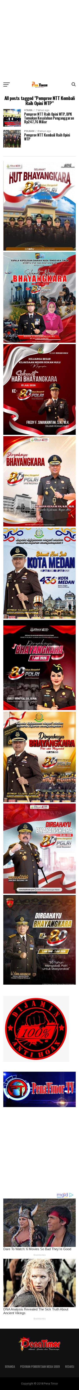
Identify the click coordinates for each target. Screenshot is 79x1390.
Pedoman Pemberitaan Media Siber (40, 1366)
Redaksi (69, 1366)
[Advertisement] (39, 39)
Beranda (10, 1366)
